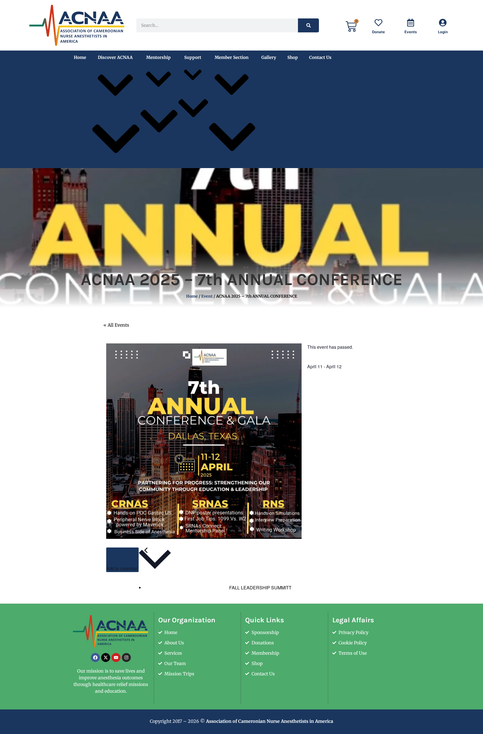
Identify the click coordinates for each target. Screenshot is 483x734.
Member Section (231, 57)
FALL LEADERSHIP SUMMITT (260, 587)
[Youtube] (116, 657)
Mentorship (158, 57)
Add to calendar (122, 568)
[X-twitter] (105, 657)
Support (192, 57)
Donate (378, 32)
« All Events (116, 325)
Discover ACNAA (115, 57)
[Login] (443, 22)
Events (410, 32)
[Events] (410, 22)
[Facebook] (95, 657)
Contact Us (320, 57)
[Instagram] (126, 657)
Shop (292, 57)
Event (207, 296)
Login (443, 32)
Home (80, 57)
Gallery (268, 57)
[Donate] (378, 22)
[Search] (308, 25)
